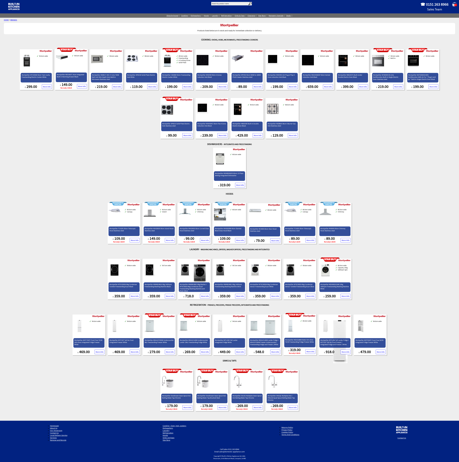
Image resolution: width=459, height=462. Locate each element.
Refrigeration (226, 15)
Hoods (206, 15)
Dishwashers (196, 15)
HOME (6, 20)
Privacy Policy (286, 430)
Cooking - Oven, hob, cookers (174, 426)
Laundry (215, 15)
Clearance (251, 15)
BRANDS (13, 20)
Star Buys (262, 15)
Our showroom (56, 430)
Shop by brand (172, 15)
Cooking (184, 15)
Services (53, 438)
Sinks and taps (168, 438)
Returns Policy (287, 427)
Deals (288, 15)
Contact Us (54, 433)
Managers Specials (276, 15)
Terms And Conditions (290, 434)
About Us (53, 428)
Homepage (54, 426)
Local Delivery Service (58, 435)
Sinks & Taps (240, 15)
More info (47, 86)
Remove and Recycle (58, 440)
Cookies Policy (287, 432)
